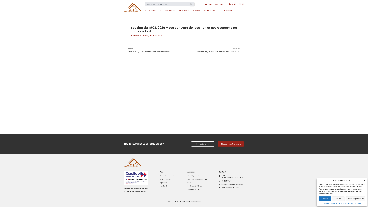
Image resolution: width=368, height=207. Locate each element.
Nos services (170, 10)
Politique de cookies (329, 203)
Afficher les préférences (355, 199)
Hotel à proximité (193, 176)
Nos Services (164, 186)
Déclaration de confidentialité (344, 203)
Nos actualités (184, 10)
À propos (196, 10)
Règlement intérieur (194, 186)
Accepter (325, 199)
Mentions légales (193, 189)
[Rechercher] (192, 4)
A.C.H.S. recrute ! (210, 10)
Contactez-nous (226, 10)
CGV (189, 183)
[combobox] (167, 4)
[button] (364, 181)
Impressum (357, 203)
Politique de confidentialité (197, 179)
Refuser (338, 199)
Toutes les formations (153, 10)
